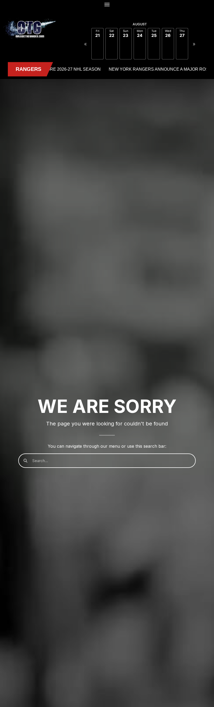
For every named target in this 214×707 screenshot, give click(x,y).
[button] (107, 4)
